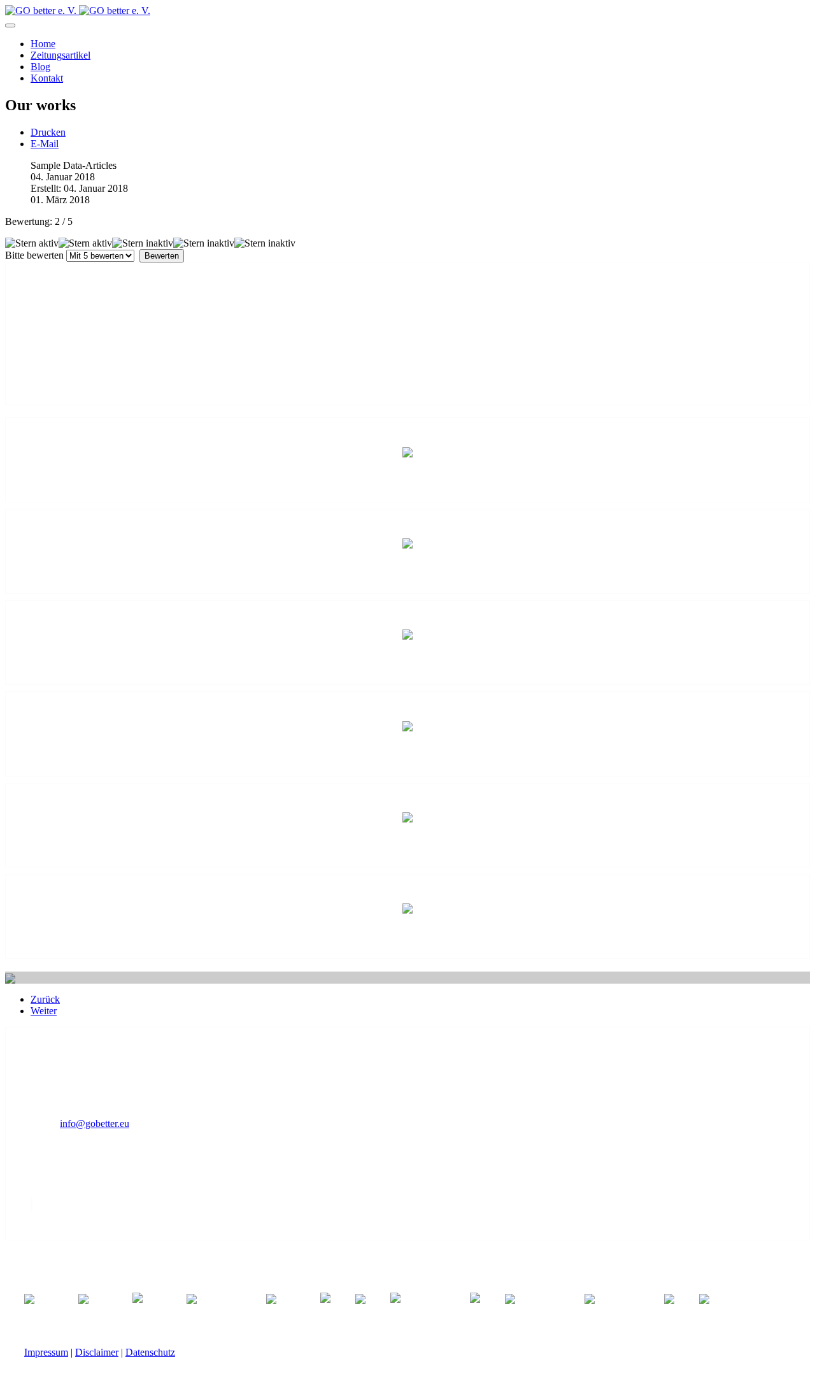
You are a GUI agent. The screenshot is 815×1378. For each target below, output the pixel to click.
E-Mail (45, 143)
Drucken (48, 132)
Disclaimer (96, 1352)
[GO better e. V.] (77, 10)
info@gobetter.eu (94, 1123)
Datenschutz (150, 1352)
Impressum (46, 1352)
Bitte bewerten (34, 255)
